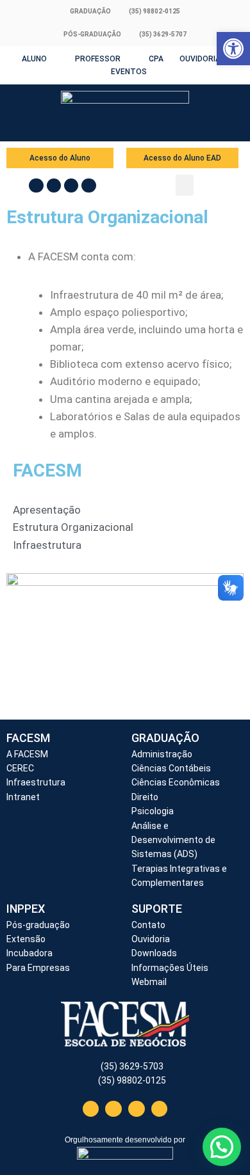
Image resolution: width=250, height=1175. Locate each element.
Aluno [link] (34, 58)
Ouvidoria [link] (200, 58)
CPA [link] (156, 58)
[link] (233, 48)
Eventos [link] (129, 71)
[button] (185, 185)
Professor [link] (98, 58)
